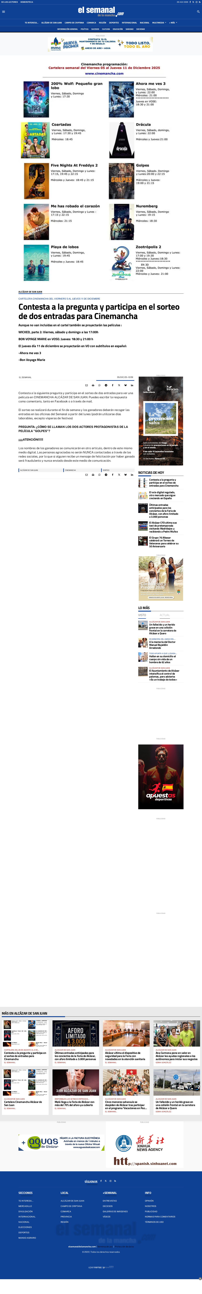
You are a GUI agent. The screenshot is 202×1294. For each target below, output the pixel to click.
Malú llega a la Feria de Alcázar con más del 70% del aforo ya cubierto (74, 1103)
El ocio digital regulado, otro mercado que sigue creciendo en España (162, 495)
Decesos (108, 1206)
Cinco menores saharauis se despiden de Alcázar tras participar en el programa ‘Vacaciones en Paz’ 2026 (125, 1106)
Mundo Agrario (27, 1238)
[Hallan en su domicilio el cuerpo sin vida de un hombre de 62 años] (143, 657)
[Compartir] (99, 385)
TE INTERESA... (25, 1201)
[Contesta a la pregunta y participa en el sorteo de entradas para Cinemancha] (143, 483)
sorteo (106, 470)
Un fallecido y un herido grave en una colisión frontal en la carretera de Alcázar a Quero (162, 629)
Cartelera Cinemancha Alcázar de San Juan (23, 1103)
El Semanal (25, 377)
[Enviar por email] (86, 385)
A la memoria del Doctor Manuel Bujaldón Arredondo (162, 645)
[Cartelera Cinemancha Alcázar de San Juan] (25, 1082)
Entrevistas (110, 1201)
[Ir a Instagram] (196, 2)
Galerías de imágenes (115, 1211)
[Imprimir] (93, 385)
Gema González (163, 1063)
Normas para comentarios (160, 1216)
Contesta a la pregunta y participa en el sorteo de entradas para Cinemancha (163, 483)
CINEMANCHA (70, 470)
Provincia (66, 1216)
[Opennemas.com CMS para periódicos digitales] (101, 1267)
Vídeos (106, 1216)
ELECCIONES (25, 1227)
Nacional (23, 1222)
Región (64, 1222)
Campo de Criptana (71, 1206)
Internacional (26, 1216)
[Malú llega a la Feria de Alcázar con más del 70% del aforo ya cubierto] (75, 1082)
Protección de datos (124, 1246)
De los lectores (9, 2)
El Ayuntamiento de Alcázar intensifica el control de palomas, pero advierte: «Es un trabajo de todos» (164, 675)
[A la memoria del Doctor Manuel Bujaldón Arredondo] (143, 642)
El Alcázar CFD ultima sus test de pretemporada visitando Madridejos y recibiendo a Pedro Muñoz (163, 527)
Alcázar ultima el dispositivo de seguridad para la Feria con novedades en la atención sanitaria (125, 1056)
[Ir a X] (193, 2)
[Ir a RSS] (200, 2)
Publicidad (151, 1211)
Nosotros (150, 1206)
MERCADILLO (25, 1206)
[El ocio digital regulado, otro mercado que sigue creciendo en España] (143, 495)
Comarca (66, 1211)
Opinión (149, 1201)
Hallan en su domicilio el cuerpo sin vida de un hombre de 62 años (162, 659)
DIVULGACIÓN (25, 1211)
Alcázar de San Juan (30, 291)
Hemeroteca (26, 2)
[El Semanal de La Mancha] (101, 11)
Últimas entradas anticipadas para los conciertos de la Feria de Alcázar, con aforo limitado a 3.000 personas (163, 511)
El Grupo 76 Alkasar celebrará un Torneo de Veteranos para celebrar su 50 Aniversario (163, 542)
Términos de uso (154, 1222)
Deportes (23, 1232)
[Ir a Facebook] (190, 2)
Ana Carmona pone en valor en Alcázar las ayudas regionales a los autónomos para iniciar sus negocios (177, 1056)
